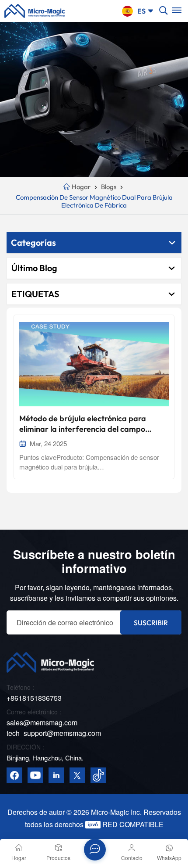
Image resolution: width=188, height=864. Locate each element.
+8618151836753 (34, 698)
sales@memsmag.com (42, 722)
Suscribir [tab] (151, 622)
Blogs (108, 187)
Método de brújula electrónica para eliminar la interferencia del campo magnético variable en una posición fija (89, 423)
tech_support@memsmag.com (54, 733)
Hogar (81, 187)
